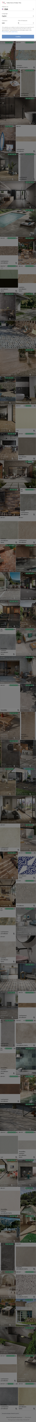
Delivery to (5, 6)
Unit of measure (22, 20)
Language (5, 13)
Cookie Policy (14, 31)
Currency (4, 20)
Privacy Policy (5, 31)
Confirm (18, 36)
